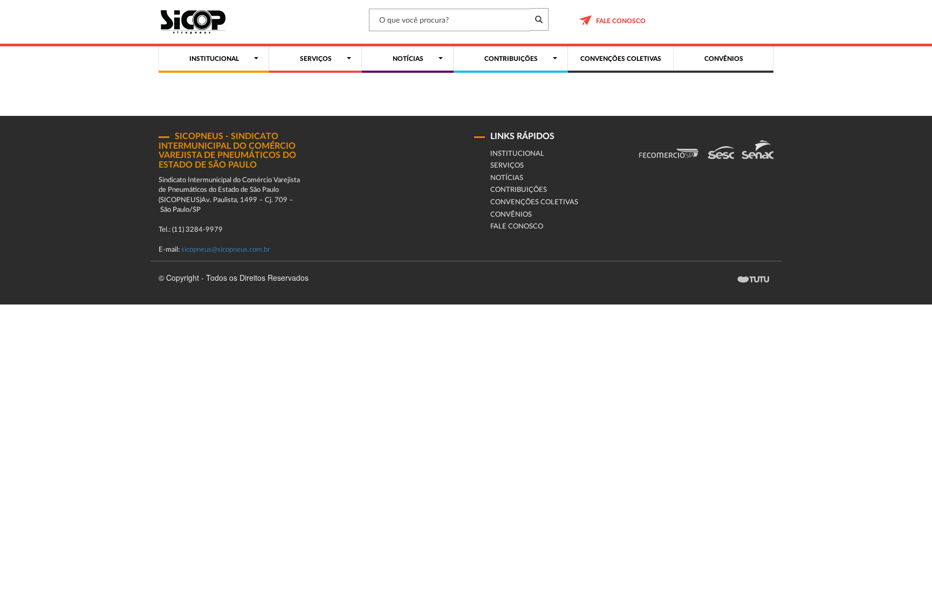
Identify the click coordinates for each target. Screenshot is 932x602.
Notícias (506, 178)
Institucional (517, 153)
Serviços (507, 165)
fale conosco (621, 21)
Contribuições (518, 189)
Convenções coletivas (534, 202)
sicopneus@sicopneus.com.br (225, 249)
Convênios (511, 214)
